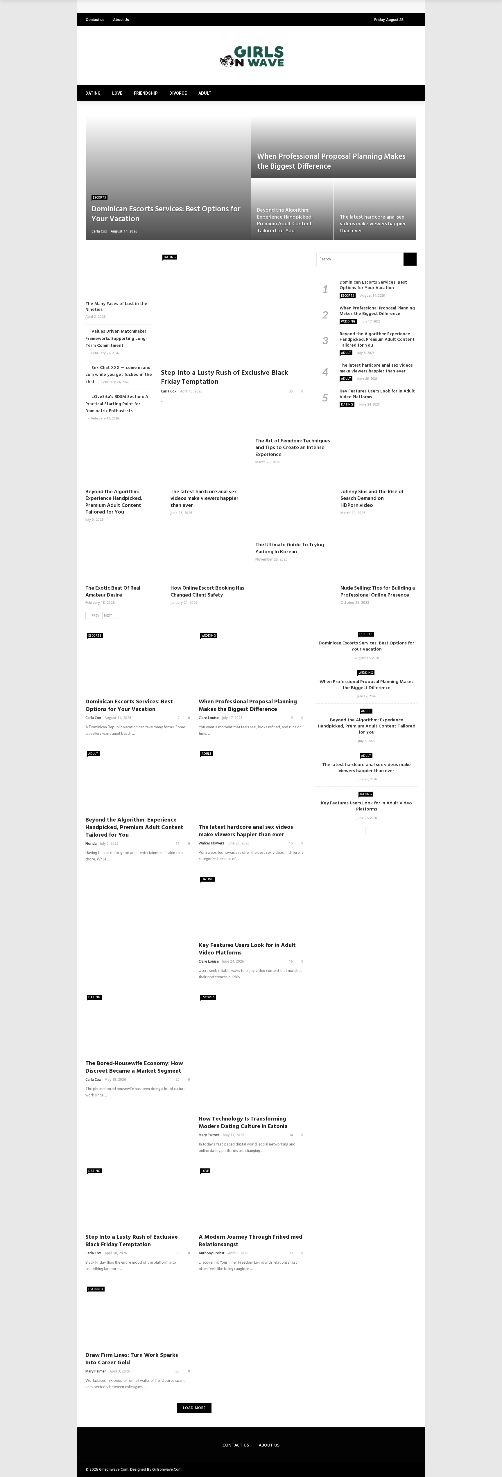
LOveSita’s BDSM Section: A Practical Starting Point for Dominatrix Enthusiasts (116, 404)
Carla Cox (99, 231)
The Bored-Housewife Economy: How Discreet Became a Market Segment (134, 1067)
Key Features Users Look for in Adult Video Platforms (146, 6)
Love (117, 93)
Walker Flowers (211, 843)
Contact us (95, 19)
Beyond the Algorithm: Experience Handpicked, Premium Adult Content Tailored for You (377, 340)
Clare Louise (209, 717)
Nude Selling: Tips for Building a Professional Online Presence (377, 591)
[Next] (371, 830)
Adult (204, 93)
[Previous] (361, 830)
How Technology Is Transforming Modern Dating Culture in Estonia (243, 1122)
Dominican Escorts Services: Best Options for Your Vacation (373, 285)
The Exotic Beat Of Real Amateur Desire (112, 591)
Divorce (178, 93)
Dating (93, 93)
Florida (91, 843)
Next (108, 615)
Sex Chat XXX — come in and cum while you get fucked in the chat (118, 375)
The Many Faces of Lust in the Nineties (116, 306)
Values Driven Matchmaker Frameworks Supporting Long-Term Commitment (116, 338)
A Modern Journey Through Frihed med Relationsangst (250, 1241)
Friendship (146, 93)
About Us (121, 19)
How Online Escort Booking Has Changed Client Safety (207, 591)
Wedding (348, 321)
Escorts (99, 197)
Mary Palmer (209, 1134)
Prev (95, 615)
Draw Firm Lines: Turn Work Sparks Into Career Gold (131, 1359)
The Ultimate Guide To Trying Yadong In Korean (289, 548)
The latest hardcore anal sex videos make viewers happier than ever (376, 368)
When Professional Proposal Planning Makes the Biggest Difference (377, 311)
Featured (95, 1289)
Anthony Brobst (212, 1253)
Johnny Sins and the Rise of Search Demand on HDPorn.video (372, 499)
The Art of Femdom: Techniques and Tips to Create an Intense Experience (292, 448)
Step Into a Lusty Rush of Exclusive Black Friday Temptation (224, 378)
